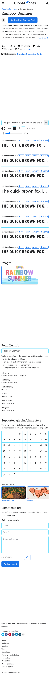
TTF (21, 140)
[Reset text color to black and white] (3, 128)
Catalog (4, 646)
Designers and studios (10, 655)
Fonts (3, 640)
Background (31, 128)
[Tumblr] (13, 634)
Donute (30, 500)
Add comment (10, 564)
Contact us (5, 661)
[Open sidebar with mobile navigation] (3, 3)
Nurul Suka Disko (8, 500)
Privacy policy (7, 667)
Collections (5, 652)
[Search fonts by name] (47, 3)
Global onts (25, 3)
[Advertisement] (25, 86)
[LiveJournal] (19, 634)
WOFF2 (45, 140)
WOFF (36, 140)
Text (10, 128)
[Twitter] (2, 634)
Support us (5, 658)
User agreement (7, 664)
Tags (3, 649)
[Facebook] (6, 634)
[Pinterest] (9, 634)
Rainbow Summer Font (24, 20)
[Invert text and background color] (19, 128)
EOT (28, 140)
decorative (26, 49)
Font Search (6, 643)
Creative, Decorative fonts (29, 54)
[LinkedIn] (16, 634)
